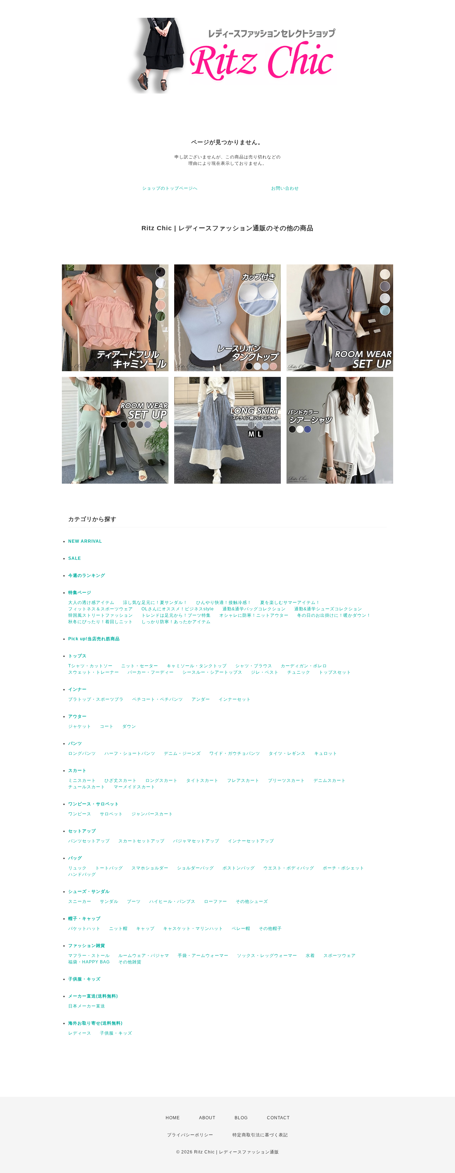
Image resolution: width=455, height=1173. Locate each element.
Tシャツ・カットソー (90, 665)
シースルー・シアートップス (212, 672)
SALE (74, 558)
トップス (77, 655)
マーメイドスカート (134, 786)
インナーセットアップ (251, 840)
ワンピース (79, 813)
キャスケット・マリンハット (193, 928)
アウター (77, 716)
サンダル (109, 901)
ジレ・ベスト (265, 672)
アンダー (201, 699)
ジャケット (79, 726)
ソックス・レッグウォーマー (267, 955)
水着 (310, 955)
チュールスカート (86, 786)
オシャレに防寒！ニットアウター (254, 615)
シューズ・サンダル (89, 891)
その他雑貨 (129, 961)
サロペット (111, 813)
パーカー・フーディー (151, 672)
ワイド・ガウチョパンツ (234, 753)
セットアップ (82, 831)
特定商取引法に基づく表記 (260, 1134)
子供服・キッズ (84, 979)
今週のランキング (86, 575)
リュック (77, 868)
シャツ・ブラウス (253, 665)
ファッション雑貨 (86, 945)
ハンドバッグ (82, 874)
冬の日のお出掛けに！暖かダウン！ (334, 615)
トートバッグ (109, 868)
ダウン (129, 726)
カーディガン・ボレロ (304, 665)
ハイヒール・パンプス (172, 901)
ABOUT (207, 1117)
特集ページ (79, 592)
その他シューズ (252, 901)
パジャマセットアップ (196, 840)
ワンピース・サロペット (93, 803)
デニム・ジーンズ (182, 753)
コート (107, 726)
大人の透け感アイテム (91, 602)
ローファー (215, 901)
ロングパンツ (82, 753)
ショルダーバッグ (195, 868)
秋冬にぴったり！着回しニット (100, 621)
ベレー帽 (241, 928)
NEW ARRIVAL (85, 541)
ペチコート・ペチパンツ (157, 699)
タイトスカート (202, 780)
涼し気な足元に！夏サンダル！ (155, 602)
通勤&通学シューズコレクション (328, 608)
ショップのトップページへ (170, 188)
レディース (79, 1033)
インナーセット (235, 699)
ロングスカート (161, 780)
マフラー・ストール (89, 955)
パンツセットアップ (89, 840)
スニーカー (79, 901)
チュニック (298, 672)
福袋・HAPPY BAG (89, 961)
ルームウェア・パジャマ (143, 955)
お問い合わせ (285, 188)
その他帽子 (270, 928)
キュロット (325, 753)
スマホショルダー (150, 868)
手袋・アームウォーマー (203, 955)
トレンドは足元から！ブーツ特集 (176, 615)
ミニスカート (82, 780)
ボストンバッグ (239, 868)
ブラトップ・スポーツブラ (96, 699)
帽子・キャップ (84, 918)
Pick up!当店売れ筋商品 (94, 638)
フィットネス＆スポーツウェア (100, 608)
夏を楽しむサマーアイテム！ (290, 602)
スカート (77, 770)
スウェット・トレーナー (93, 672)
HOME (173, 1117)
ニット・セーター (139, 665)
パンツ (75, 743)
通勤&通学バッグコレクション (254, 608)
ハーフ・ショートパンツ (130, 753)
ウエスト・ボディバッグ (288, 868)
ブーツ (134, 901)
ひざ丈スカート (121, 780)
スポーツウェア (339, 955)
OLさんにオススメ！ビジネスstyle (177, 608)
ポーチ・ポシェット (343, 868)
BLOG (241, 1117)
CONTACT (278, 1117)
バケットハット (84, 928)
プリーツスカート (286, 780)
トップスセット (335, 672)
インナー (77, 689)
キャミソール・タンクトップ (197, 665)
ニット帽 (118, 928)
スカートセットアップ (141, 840)
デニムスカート (330, 780)
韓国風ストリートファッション (100, 615)
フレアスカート (243, 780)
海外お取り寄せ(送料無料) (95, 1023)
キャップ (145, 928)
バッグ (75, 858)
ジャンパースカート (152, 813)
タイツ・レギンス (287, 753)
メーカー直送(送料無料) (93, 996)
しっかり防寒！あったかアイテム (176, 621)
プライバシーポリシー (190, 1134)
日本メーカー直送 (86, 1006)
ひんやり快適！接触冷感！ (224, 602)
